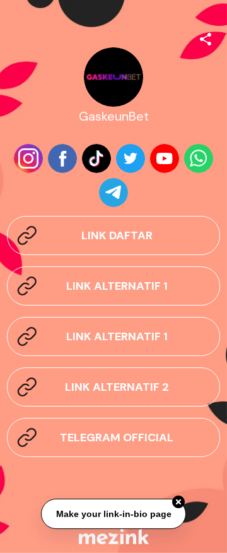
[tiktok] (96, 158)
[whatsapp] (198, 158)
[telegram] (113, 192)
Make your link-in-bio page (113, 514)
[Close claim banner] (178, 502)
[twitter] (130, 158)
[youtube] (164, 158)
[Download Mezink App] (114, 536)
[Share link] (205, 37)
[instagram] (28, 158)
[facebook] (62, 158)
